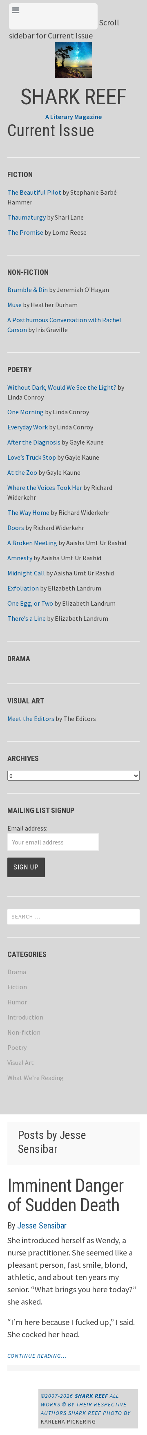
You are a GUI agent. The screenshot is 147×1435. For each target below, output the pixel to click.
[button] (74, 53)
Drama (16, 972)
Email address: (27, 828)
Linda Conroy (25, 397)
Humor (17, 1002)
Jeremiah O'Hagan (83, 289)
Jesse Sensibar (42, 1226)
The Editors (79, 718)
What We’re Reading (35, 1077)
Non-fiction (23, 1032)
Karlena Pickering (68, 1421)
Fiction (17, 987)
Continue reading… (37, 1355)
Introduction (25, 1017)
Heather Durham (54, 305)
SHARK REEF (73, 97)
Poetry (17, 1047)
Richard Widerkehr (83, 512)
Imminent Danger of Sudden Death (65, 1195)
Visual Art (20, 1062)
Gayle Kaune (86, 442)
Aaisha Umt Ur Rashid (96, 543)
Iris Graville (52, 330)
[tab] (53, 16)
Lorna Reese (69, 232)
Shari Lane (69, 217)
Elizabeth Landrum (74, 588)
